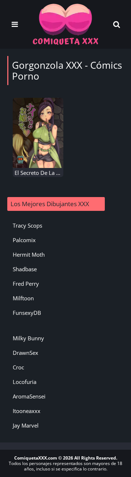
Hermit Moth (29, 254)
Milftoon (23, 298)
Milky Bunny (28, 338)
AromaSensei (29, 396)
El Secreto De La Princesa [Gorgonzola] (63, 172)
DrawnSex (25, 352)
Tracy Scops (27, 225)
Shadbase (25, 269)
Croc (18, 367)
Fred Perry (26, 283)
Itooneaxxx (26, 410)
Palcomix (24, 240)
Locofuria (24, 381)
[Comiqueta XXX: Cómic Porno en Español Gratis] (65, 23)
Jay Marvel (26, 425)
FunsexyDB (27, 312)
